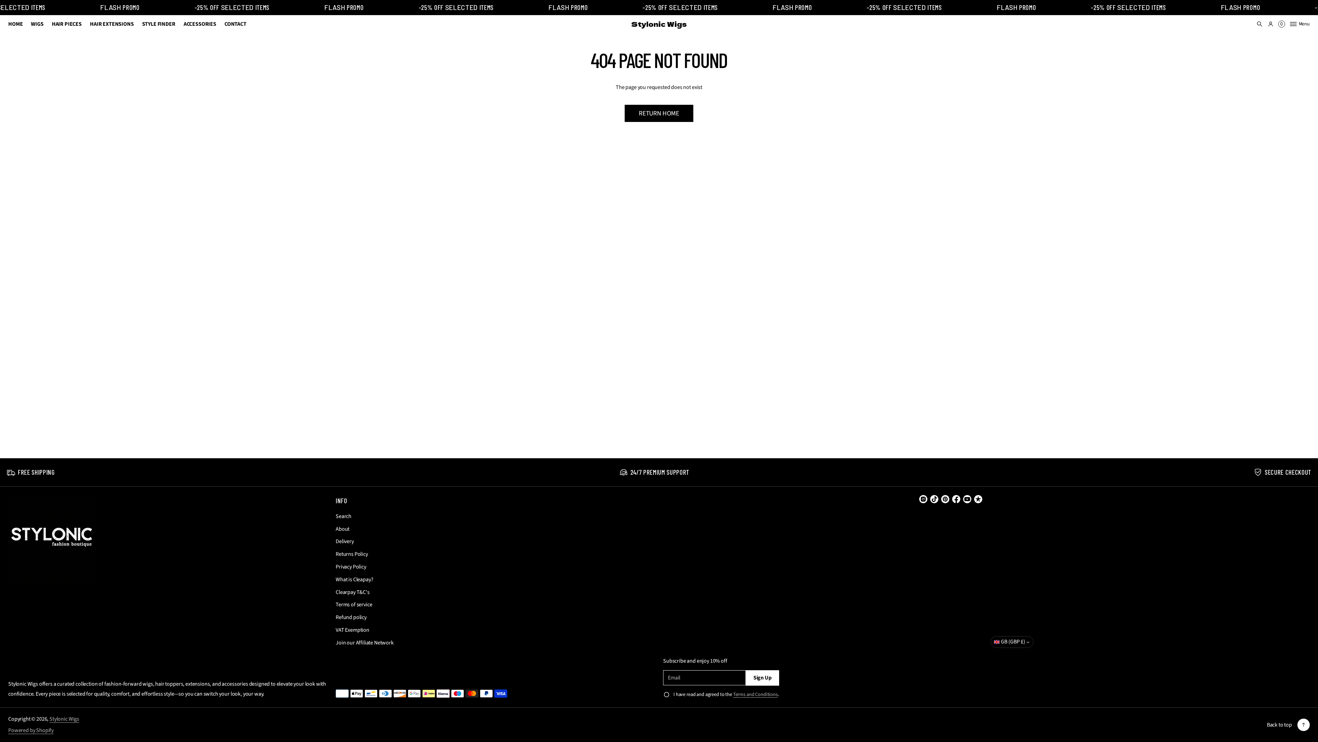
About (342, 529)
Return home (659, 113)
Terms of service (354, 604)
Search (343, 516)
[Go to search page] (1259, 24)
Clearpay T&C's (353, 592)
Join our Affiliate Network (365, 643)
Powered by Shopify (31, 730)
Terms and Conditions (755, 694)
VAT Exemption (352, 630)
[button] (1259, 24)
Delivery (345, 541)
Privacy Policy (351, 567)
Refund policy (351, 617)
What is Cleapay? (354, 579)
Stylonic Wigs (64, 719)
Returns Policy (352, 554)
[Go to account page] (1270, 24)
